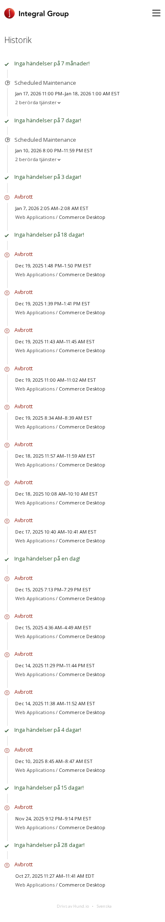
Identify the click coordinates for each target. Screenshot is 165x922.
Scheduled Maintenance (45, 82)
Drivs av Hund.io (73, 906)
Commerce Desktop (82, 217)
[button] (156, 13)
